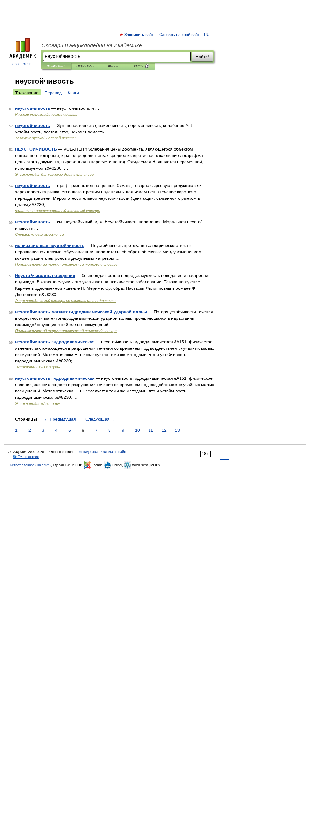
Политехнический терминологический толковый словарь (66, 264)
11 (150, 430)
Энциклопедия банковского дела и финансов (54, 174)
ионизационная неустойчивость (49, 245)
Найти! (202, 56)
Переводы (85, 66)
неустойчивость (32, 108)
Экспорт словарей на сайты (29, 465)
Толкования (56, 66)
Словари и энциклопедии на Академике (91, 45)
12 (164, 430)
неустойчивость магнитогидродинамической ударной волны (81, 311)
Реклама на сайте (113, 452)
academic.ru (22, 64)
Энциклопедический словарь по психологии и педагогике (65, 301)
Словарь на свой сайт (179, 35)
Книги (113, 66)
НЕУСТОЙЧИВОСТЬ (36, 149)
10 (137, 430)
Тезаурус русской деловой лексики (45, 138)
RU (206, 35)
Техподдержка (87, 452)
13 (177, 430)
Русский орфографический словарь (46, 114)
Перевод (53, 92)
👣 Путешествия (26, 456)
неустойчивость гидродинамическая (54, 341)
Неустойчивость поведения (45, 275)
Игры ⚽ (141, 66)
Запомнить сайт (139, 35)
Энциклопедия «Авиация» (37, 367)
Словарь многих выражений (39, 234)
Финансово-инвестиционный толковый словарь (57, 211)
